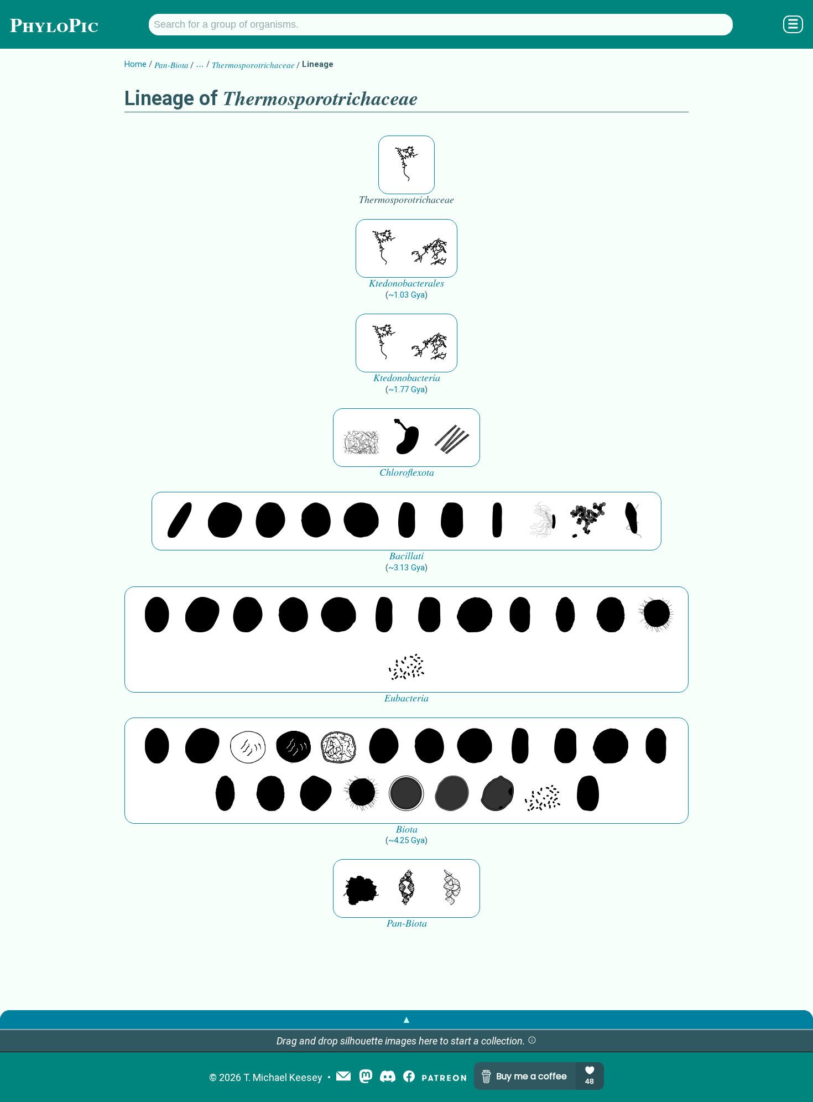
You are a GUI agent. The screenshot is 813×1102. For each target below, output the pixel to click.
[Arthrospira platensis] (406, 521)
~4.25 (406, 840)
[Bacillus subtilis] (497, 521)
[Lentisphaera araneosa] (474, 616)
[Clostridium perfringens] (452, 521)
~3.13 (406, 568)
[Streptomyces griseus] (315, 521)
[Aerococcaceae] (225, 521)
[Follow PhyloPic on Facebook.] (409, 1077)
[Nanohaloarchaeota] (452, 794)
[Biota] (247, 747)
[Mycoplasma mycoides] (588, 521)
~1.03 (406, 295)
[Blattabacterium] (157, 616)
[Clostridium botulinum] (633, 521)
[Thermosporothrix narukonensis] (406, 165)
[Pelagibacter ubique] (520, 616)
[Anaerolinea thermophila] (452, 437)
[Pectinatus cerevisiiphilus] (542, 521)
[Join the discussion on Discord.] (387, 1077)
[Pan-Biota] (361, 888)
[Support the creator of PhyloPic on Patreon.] (444, 1077)
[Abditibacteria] (270, 521)
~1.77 (406, 389)
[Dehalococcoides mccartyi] (406, 437)
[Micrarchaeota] (406, 794)
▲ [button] (406, 1019)
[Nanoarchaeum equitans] (315, 794)
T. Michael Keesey (282, 1077)
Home (135, 64)
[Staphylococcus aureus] (361, 521)
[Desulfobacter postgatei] (406, 663)
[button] (532, 1041)
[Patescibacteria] (565, 616)
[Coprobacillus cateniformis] (179, 521)
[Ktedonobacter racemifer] (429, 248)
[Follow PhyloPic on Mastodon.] (366, 1077)
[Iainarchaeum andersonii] (497, 794)
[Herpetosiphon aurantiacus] (361, 437)
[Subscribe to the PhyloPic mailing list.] (343, 1077)
